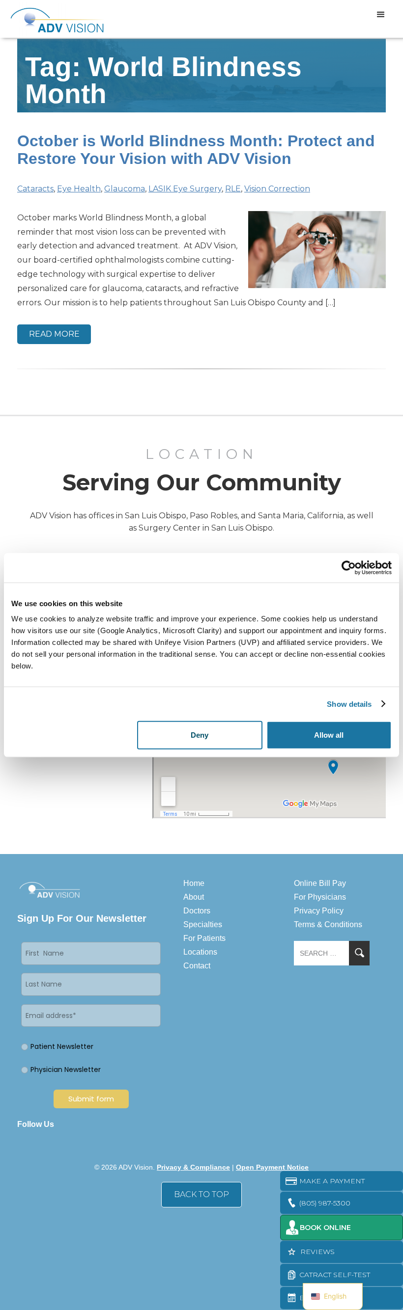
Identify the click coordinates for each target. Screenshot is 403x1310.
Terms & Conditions (328, 924)
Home (193, 883)
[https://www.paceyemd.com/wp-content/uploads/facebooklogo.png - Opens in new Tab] (65, 1124)
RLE (233, 188)
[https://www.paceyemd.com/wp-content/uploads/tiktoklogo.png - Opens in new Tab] (151, 1124)
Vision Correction (277, 188)
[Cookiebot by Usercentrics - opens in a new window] (349, 567)
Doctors (196, 911)
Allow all (329, 735)
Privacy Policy (319, 911)
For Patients (204, 938)
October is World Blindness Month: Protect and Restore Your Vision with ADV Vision (196, 149)
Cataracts (35, 188)
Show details (349, 703)
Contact (196, 966)
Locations (200, 952)
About (193, 897)
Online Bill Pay (320, 883)
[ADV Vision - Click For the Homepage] (50, 19)
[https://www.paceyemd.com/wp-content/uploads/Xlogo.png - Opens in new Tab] (99, 1124)
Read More (54, 334)
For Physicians (320, 897)
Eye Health (79, 188)
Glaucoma (124, 188)
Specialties (202, 924)
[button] (381, 14)
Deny (199, 735)
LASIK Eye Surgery (185, 188)
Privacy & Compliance (193, 1167)
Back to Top (201, 1194)
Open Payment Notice (272, 1167)
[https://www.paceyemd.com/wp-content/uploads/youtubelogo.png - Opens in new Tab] (134, 1124)
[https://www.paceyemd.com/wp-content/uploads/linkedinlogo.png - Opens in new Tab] (82, 1124)
